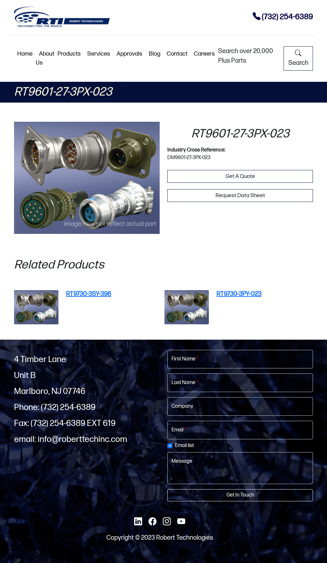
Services (98, 54)
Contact (177, 54)
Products (69, 54)
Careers (204, 54)
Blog (154, 54)
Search (298, 63)
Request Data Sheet (240, 195)
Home (25, 54)
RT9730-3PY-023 (239, 294)
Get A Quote (240, 176)
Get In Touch (240, 495)
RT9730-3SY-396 (88, 294)
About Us (45, 58)
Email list (184, 446)
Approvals (129, 54)
